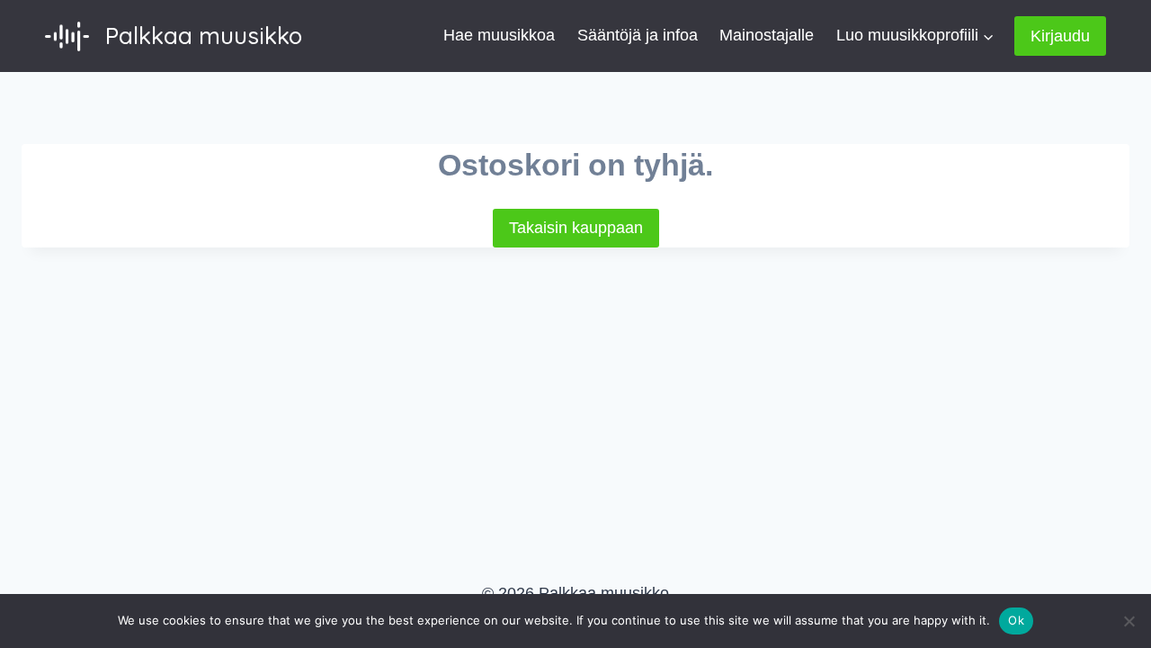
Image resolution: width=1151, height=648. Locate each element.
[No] (1129, 621)
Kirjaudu (1060, 36)
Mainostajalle (766, 35)
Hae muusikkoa (499, 35)
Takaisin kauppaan (576, 228)
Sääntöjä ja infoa (637, 35)
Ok (1016, 620)
